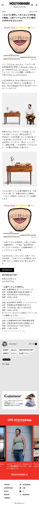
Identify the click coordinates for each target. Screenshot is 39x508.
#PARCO (6, 353)
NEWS (7, 364)
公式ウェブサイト (9, 279)
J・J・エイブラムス (19, 75)
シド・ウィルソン (21, 70)
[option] (20, 447)
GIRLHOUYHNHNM (19, 475)
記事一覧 (31, 344)
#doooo (14, 350)
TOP (3, 364)
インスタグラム (8, 281)
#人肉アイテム (24, 353)
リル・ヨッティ (17, 64)
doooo (15, 86)
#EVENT (6, 350)
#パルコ (14, 353)
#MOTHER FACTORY (26, 350)
